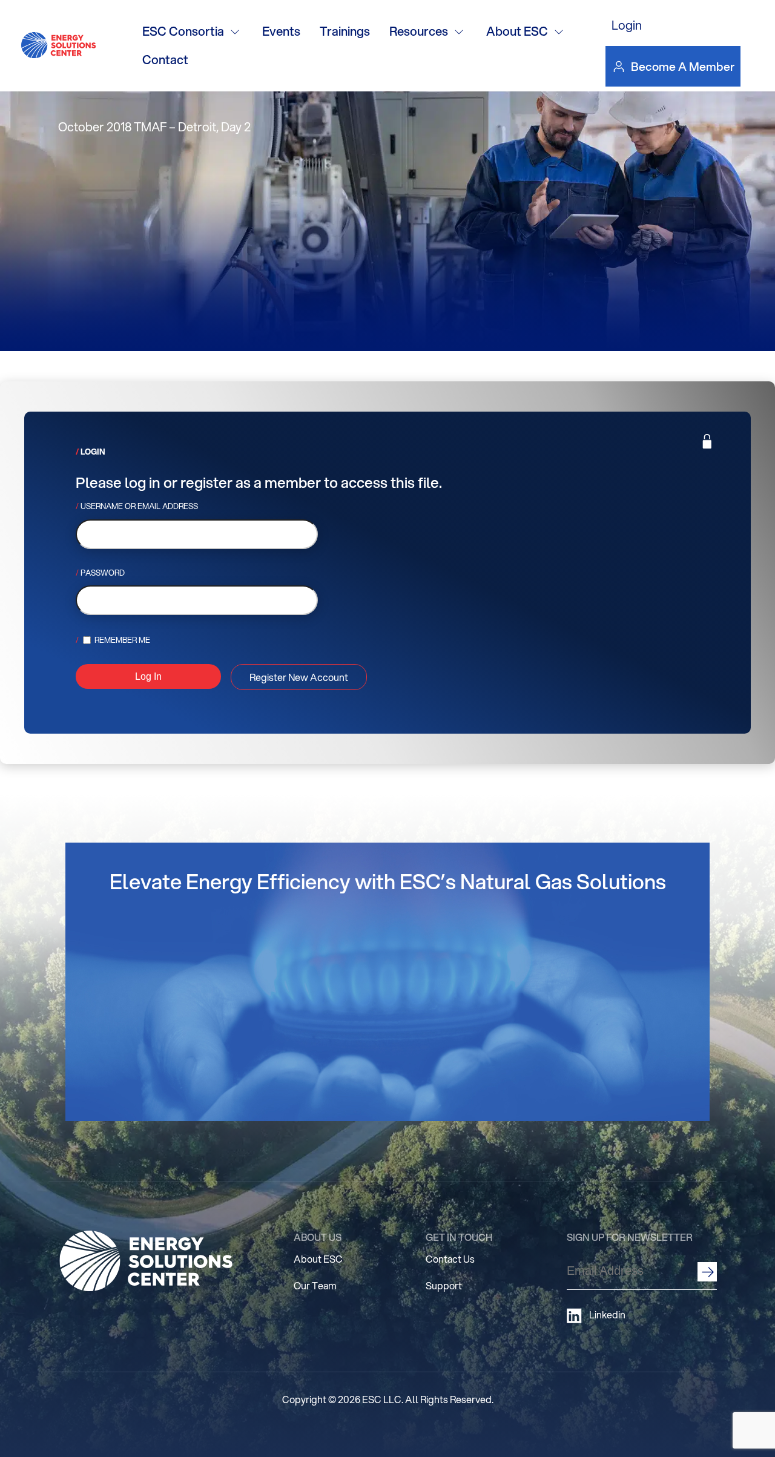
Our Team (315, 1285)
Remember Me (121, 639)
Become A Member (682, 66)
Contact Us (450, 1259)
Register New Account (298, 677)
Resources (418, 31)
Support (444, 1285)
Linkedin (607, 1314)
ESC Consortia (183, 31)
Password (103, 572)
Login (627, 25)
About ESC (517, 31)
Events (281, 31)
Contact (165, 59)
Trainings (345, 31)
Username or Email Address (139, 506)
